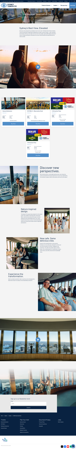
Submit (28, 407)
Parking (21, 426)
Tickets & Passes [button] (46, 5)
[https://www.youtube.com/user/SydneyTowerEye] (68, 446)
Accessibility (39, 1)
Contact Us (61, 1)
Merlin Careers (60, 421)
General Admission (4, 421)
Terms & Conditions (43, 424)
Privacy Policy (42, 421)
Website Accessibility (24, 432)
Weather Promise (23, 430)
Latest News (54, 1)
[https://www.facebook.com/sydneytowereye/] (65, 446)
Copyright (41, 426)
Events (49, 1)
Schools (44, 1)
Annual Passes (4, 428)
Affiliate (66, 1)
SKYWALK (3, 424)
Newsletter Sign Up (31, 1)
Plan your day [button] (64, 5)
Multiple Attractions (5, 426)
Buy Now (13, 123)
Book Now (72, 5)
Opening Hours (23, 421)
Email (12, 401)
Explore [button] (55, 5)
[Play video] (38, 66)
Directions (22, 424)
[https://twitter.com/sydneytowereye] (62, 446)
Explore (6, 415)
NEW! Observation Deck (17, 415)
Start (2, 415)
